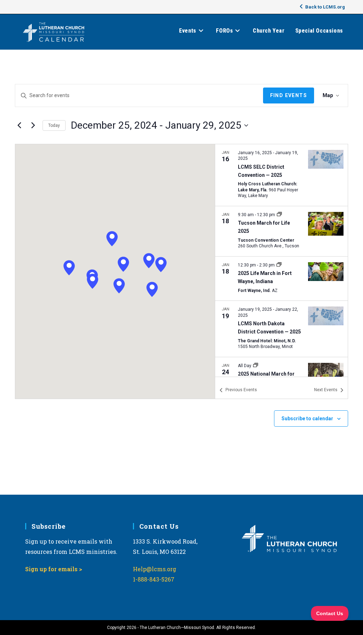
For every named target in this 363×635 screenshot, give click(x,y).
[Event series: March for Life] (279, 214)
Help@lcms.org (154, 569)
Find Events (288, 95)
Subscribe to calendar (307, 418)
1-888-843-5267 (153, 579)
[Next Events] (33, 125)
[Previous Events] (19, 125)
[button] (69, 267)
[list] (281, 260)
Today (54, 125)
